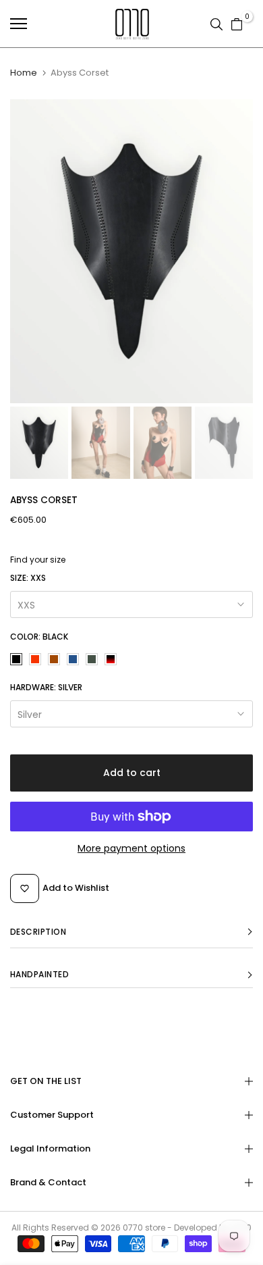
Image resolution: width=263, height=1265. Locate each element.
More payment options (131, 848)
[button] (131, 932)
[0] (237, 23)
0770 (133, 1227)
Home (23, 73)
